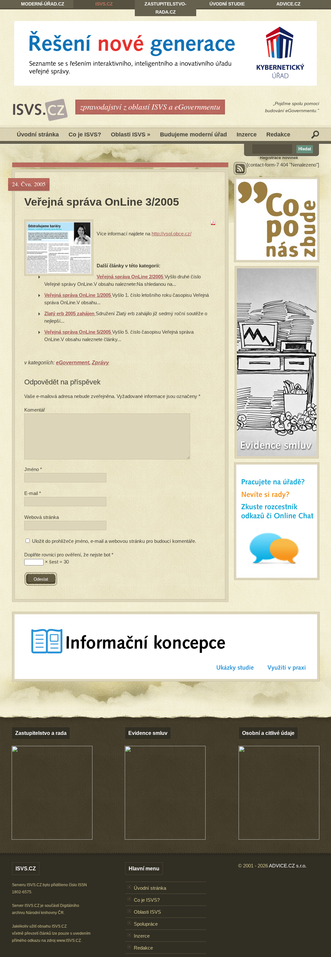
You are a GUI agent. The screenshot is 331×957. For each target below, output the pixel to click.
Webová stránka (41, 517)
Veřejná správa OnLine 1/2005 (78, 295)
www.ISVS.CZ (69, 940)
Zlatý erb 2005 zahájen (70, 313)
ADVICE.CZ (288, 3)
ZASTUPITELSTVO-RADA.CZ (165, 8)
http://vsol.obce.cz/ (171, 233)
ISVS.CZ (104, 3)
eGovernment (72, 362)
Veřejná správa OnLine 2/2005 (131, 276)
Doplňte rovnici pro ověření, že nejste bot (68, 554)
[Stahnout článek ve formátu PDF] (213, 223)
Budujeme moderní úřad (193, 134)
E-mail (32, 493)
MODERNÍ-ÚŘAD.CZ (42, 3)
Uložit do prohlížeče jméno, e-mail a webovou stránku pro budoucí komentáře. (114, 541)
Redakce (278, 134)
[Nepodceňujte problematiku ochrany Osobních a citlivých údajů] (279, 838)
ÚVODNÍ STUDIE (227, 3)
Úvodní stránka (38, 134)
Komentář (34, 410)
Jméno (33, 469)
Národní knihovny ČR (45, 912)
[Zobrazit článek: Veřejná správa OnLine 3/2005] (59, 248)
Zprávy (100, 362)
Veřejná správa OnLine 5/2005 (78, 332)
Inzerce (247, 134)
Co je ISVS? (85, 134)
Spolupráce (146, 924)
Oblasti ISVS (130, 134)
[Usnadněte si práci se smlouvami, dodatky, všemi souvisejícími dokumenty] (165, 838)
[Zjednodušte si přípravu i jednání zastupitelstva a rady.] (52, 838)
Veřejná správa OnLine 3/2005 (101, 202)
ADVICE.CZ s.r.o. (287, 865)
